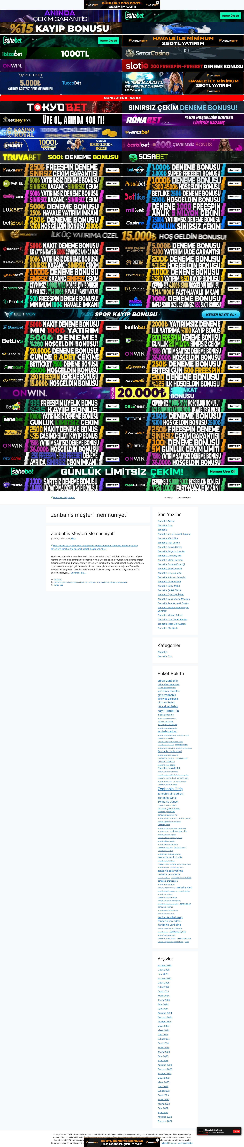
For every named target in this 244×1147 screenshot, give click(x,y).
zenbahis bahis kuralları (184, 748)
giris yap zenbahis (168, 698)
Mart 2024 (163, 1034)
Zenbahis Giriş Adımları (169, 573)
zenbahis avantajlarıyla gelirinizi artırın (170, 742)
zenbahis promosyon (168, 881)
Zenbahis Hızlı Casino (169, 542)
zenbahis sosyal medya (167, 897)
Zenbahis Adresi (166, 521)
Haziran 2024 (164, 1021)
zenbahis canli (181, 758)
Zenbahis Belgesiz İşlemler (171, 551)
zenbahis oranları (163, 867)
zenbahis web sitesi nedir (166, 914)
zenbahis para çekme (169, 874)
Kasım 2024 (164, 1000)
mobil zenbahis (166, 714)
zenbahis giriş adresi (170, 793)
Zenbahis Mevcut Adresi (170, 615)
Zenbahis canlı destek (169, 768)
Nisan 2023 (163, 1082)
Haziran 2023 (164, 1073)
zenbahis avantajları (166, 738)
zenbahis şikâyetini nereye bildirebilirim (170, 942)
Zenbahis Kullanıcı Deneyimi (172, 577)
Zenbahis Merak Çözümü (170, 560)
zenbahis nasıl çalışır (184, 864)
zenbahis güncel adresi (169, 808)
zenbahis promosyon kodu (166, 884)
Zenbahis (168, 497)
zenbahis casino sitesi (167, 778)
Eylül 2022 (163, 1112)
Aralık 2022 (163, 1099)
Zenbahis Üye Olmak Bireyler (172, 619)
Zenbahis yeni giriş (169, 924)
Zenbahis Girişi (167, 797)
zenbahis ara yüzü (183, 735)
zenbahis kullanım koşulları (166, 841)
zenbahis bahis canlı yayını (166, 748)
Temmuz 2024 (165, 1017)
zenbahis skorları (184, 891)
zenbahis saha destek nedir (166, 888)
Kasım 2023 (164, 1052)
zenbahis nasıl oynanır (167, 864)
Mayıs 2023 (164, 1078)
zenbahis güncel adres (167, 805)
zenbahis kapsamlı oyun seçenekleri (169, 822)
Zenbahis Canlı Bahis (166, 762)
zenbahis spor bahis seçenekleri (168, 904)
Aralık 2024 (163, 995)
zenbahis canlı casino (166, 765)
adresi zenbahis (168, 680)
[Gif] (122, 236)
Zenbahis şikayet (184, 938)
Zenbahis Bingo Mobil (169, 586)
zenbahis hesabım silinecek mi (167, 818)
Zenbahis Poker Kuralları (181, 878)
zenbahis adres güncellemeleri (167, 728)
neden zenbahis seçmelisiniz (167, 718)
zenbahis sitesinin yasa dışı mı (167, 891)
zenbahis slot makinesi (165, 894)
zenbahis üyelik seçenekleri (166, 935)
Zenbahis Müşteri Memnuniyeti (83, 533)
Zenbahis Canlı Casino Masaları (174, 599)
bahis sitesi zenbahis (168, 684)
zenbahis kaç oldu (92, 582)
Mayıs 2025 (163, 982)
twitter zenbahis (165, 721)
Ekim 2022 (163, 1108)
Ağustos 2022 (165, 1117)
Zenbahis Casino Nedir (169, 581)
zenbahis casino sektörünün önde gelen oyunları (173, 775)
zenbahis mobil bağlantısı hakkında (169, 854)
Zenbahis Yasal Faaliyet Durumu (174, 534)
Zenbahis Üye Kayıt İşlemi (171, 594)
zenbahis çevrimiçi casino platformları (170, 929)
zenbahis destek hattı (165, 781)
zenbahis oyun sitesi (176, 867)
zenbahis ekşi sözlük (179, 781)
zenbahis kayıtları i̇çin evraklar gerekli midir (172, 828)
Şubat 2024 (164, 1039)
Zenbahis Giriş (184, 497)
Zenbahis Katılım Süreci (170, 547)
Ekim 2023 (163, 1056)
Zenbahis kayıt (164, 825)
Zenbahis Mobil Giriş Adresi (172, 623)
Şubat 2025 (164, 987)
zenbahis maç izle (165, 847)
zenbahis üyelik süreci (167, 938)
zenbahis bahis (181, 745)
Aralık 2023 (163, 1047)
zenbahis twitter (165, 907)
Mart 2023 (163, 1086)
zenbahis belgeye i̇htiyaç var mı (168, 755)
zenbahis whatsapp (170, 917)
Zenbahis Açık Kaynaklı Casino (173, 603)
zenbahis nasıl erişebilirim (166, 861)
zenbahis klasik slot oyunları (167, 835)
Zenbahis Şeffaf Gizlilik (169, 590)
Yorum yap (58, 585)
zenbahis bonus (166, 758)
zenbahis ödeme (163, 932)
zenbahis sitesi (184, 887)
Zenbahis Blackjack (167, 628)
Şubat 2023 (164, 1091)
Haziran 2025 (164, 978)
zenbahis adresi (167, 731)
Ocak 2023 (163, 1095)
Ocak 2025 (163, 991)
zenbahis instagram (185, 818)
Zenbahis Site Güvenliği (170, 568)
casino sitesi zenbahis (167, 688)
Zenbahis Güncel (168, 801)
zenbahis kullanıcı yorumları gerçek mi (170, 838)
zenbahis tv (185, 903)
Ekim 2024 (163, 1004)
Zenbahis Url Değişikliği (169, 555)
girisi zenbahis (167, 695)
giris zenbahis (166, 702)
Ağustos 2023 (165, 1065)
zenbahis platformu (164, 878)
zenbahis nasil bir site (170, 857)
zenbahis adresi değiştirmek (167, 735)
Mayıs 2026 (164, 969)
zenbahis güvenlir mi (167, 815)
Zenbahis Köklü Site (168, 538)
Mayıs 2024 (164, 1026)
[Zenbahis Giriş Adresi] (63, 497)
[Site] (61, 170)
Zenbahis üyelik (177, 931)
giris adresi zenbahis (168, 691)
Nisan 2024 (163, 1030)
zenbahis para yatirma (170, 870)
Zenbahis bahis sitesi (170, 751)
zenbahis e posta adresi (167, 784)
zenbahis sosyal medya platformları (169, 901)
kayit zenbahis (168, 711)
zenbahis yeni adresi (169, 921)
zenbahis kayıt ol (163, 831)
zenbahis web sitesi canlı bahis (168, 910)
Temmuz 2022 (165, 1121)
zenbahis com (182, 778)
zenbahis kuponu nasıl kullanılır (168, 844)
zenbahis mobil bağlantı (165, 851)
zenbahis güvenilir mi (166, 812)
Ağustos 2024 (165, 1013)
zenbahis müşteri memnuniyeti (114, 582)
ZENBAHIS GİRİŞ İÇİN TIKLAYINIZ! (122, 98)
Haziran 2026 (164, 965)
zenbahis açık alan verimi (166, 745)
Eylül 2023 (163, 1060)
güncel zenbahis (168, 706)
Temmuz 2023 (165, 1069)
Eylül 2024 (163, 1008)
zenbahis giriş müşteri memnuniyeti (69, 582)
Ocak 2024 (163, 1043)
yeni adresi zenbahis (167, 724)
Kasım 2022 (164, 1104)
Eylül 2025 (163, 974)
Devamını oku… (78, 572)
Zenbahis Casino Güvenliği (171, 564)
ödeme (187, 942)
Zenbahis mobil (180, 847)
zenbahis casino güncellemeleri (168, 772)
